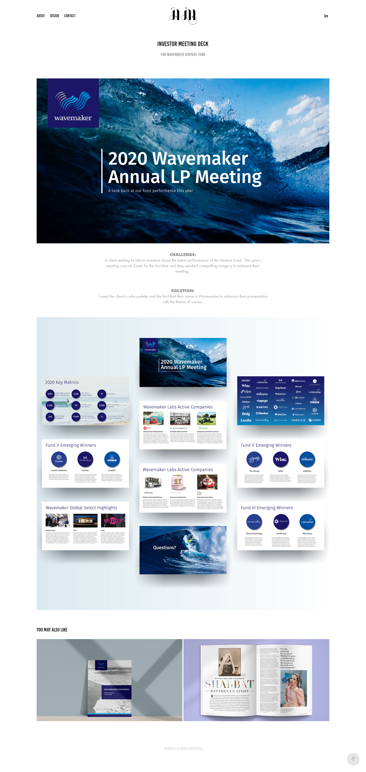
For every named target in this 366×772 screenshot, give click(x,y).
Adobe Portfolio (191, 749)
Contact (70, 16)
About (41, 16)
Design (54, 16)
